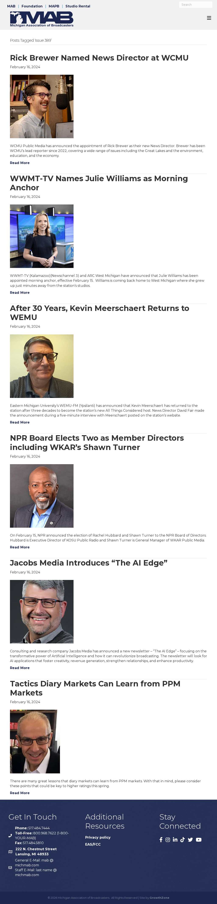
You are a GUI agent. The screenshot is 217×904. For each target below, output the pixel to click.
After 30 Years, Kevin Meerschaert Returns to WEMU (99, 313)
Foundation (32, 6)
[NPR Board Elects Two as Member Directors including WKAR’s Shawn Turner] (42, 496)
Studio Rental (77, 6)
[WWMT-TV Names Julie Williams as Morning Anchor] (42, 236)
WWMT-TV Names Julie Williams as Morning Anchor (99, 183)
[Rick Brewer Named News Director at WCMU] (42, 106)
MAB (11, 6)
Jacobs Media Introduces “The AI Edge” (88, 562)
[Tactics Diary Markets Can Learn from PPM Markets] (35, 741)
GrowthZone (159, 897)
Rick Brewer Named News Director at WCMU (99, 57)
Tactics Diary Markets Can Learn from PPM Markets (95, 688)
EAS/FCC (93, 844)
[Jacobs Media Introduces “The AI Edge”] (42, 611)
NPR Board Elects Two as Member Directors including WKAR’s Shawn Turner (97, 442)
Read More (20, 163)
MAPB (54, 6)
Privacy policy (98, 837)
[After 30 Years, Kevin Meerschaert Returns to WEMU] (42, 366)
